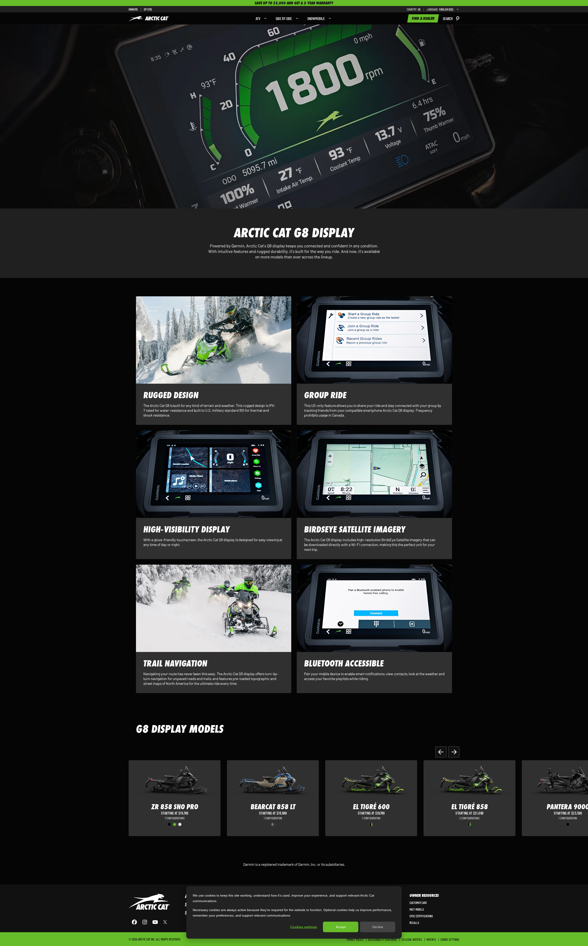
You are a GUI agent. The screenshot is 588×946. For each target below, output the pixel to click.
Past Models (417, 909)
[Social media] (149, 922)
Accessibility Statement (382, 939)
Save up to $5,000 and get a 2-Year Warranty (294, 3)
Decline (377, 927)
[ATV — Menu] (264, 18)
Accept (341, 927)
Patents (431, 939)
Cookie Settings (450, 939)
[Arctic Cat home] (149, 18)
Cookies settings (303, 927)
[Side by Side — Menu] (296, 18)
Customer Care (418, 902)
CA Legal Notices (412, 939)
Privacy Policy (355, 939)
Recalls (414, 922)
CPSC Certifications (421, 916)
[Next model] (453, 751)
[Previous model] (441, 751)
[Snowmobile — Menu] (328, 18)
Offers (148, 9)
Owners (133, 9)
